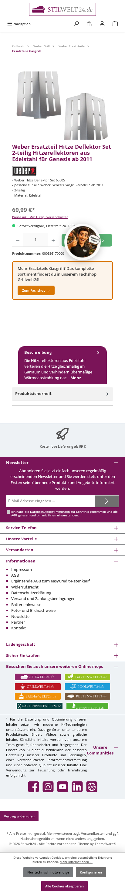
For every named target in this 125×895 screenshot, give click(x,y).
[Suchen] (76, 24)
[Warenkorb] (115, 24)
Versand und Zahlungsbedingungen (43, 598)
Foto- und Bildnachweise (33, 610)
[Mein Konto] (102, 24)
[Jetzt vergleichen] (89, 24)
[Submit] (107, 501)
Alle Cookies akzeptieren (64, 886)
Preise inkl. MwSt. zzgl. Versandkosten (40, 217)
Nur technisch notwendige (48, 872)
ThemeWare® (105, 843)
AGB (14, 515)
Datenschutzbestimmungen (50, 512)
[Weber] (62, 171)
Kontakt (18, 628)
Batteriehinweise (26, 604)
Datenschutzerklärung (31, 592)
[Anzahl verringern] (17, 240)
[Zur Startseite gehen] (62, 9)
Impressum (21, 569)
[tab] (62, 365)
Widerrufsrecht (25, 587)
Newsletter (21, 616)
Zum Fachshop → (36, 290)
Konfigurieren (91, 872)
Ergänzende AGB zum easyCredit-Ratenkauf (50, 581)
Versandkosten (93, 833)
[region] (62, 105)
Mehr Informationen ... (76, 862)
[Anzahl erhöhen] (53, 240)
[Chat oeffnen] (82, 242)
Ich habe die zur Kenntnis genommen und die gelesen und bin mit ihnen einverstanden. (64, 513)
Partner (18, 622)
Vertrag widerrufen (19, 816)
